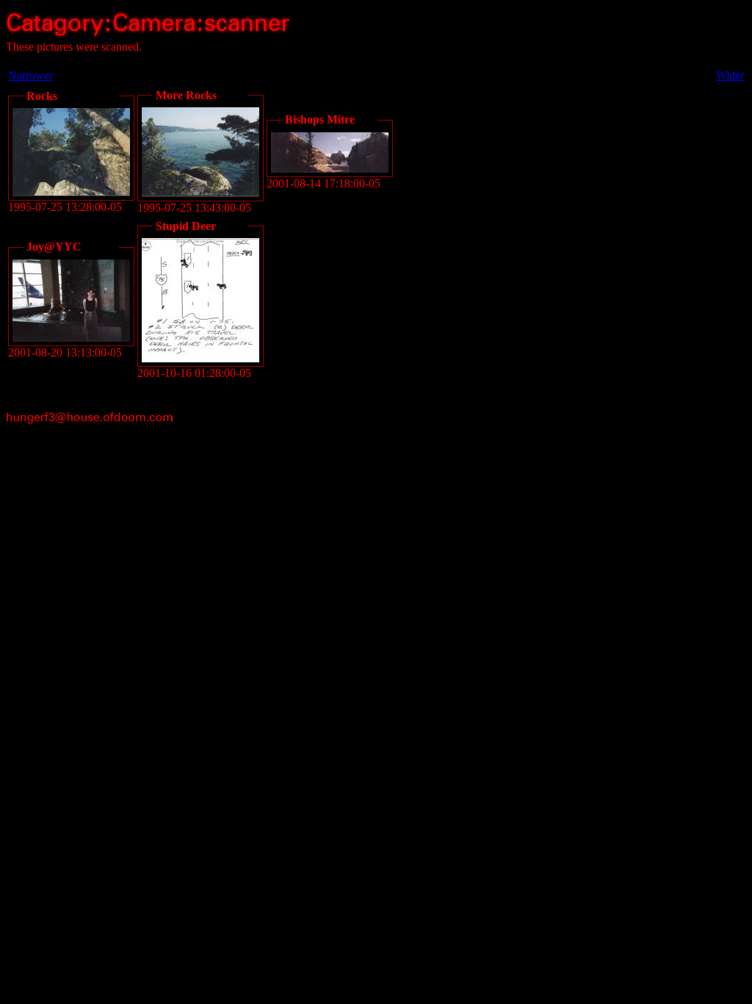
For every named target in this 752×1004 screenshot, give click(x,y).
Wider (730, 75)
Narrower (30, 75)
